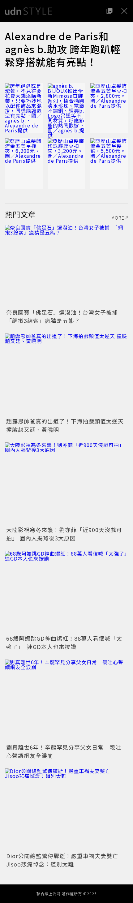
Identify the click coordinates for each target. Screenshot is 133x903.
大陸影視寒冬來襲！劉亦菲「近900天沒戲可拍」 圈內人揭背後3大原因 (64, 534)
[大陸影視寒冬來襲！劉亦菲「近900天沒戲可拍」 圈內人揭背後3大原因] (66, 483)
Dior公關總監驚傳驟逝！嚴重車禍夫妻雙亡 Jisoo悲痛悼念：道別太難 (65, 860)
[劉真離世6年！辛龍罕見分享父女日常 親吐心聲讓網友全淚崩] (66, 701)
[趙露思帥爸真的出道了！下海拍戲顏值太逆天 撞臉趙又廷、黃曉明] (66, 374)
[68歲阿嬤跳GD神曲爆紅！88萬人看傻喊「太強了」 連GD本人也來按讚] (66, 592)
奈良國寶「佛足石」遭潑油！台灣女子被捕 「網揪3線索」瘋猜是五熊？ (65, 316)
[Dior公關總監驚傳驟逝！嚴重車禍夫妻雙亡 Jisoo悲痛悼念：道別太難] (66, 809)
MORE (117, 218)
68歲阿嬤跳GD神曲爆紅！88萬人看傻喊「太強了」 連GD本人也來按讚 (64, 642)
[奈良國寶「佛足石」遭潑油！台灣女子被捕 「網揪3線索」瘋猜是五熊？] (66, 266)
